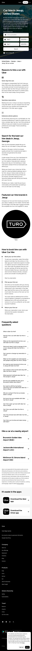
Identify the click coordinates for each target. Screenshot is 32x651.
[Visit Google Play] (7, 631)
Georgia (13, 61)
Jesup (19, 61)
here (23, 642)
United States (6, 61)
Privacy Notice (20, 483)
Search (16, 49)
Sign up (25, 2)
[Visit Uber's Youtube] (6, 622)
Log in (19, 2)
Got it (27, 647)
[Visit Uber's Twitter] (13, 622)
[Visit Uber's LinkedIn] (2, 622)
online (20, 108)
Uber (3, 2)
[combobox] (17, 35)
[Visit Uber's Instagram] (10, 622)
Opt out (21, 647)
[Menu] (30, 2)
